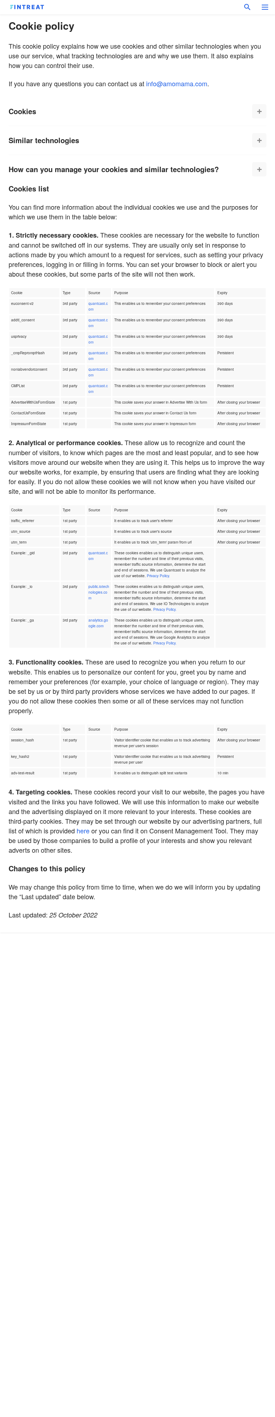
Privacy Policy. (158, 575)
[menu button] (265, 7)
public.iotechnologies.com (98, 592)
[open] (259, 111)
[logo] (27, 7)
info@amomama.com (176, 83)
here (83, 830)
